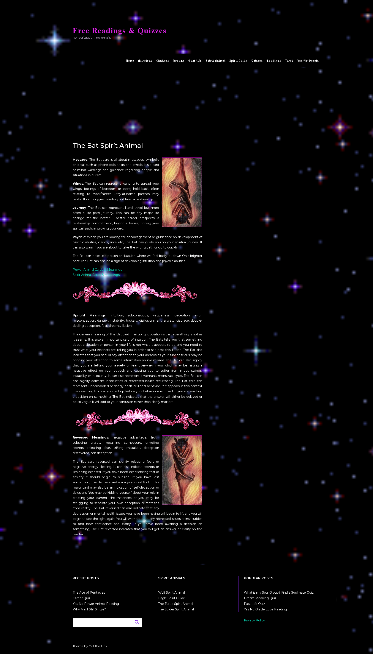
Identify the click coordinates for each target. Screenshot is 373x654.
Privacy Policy (254, 620)
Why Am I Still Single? (89, 609)
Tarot (289, 61)
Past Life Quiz (254, 604)
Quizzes (256, 61)
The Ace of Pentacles (89, 592)
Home (130, 61)
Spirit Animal (215, 61)
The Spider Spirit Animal (176, 609)
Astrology (145, 61)
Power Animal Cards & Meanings (97, 270)
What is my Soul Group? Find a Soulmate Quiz (279, 592)
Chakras (162, 61)
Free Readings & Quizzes (119, 30)
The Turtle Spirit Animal (175, 604)
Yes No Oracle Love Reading (265, 609)
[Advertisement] (195, 99)
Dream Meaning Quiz (260, 598)
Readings (273, 61)
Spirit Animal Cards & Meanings (96, 275)
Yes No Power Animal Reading (96, 604)
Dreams (178, 61)
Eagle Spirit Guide (171, 598)
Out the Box (98, 646)
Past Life (195, 61)
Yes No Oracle (308, 61)
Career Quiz (81, 598)
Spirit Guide (238, 61)
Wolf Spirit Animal (171, 592)
